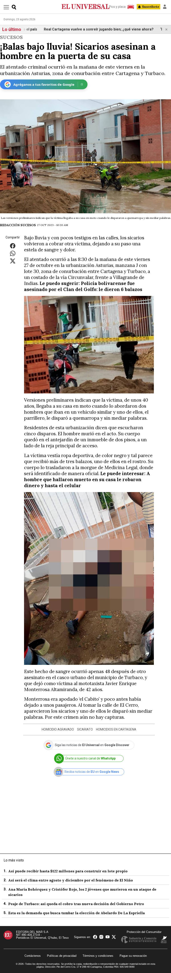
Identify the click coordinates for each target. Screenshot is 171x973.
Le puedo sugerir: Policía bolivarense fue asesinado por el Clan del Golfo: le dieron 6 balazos (83, 286)
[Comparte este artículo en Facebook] (12, 245)
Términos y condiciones (98, 955)
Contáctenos (32, 955)
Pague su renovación (133, 955)
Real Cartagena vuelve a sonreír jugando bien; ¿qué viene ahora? (72, 29)
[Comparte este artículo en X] (12, 260)
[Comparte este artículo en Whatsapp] (12, 253)
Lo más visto (14, 860)
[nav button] (6, 7)
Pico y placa (117, 6)
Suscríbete (150, 7)
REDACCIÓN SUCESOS (18, 225)
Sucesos (11, 37)
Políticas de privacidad (61, 955)
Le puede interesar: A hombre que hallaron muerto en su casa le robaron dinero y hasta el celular (87, 479)
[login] (165, 6)
